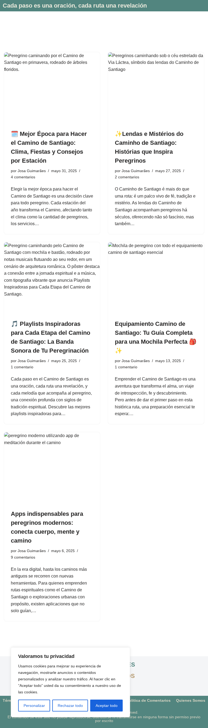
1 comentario (22, 367)
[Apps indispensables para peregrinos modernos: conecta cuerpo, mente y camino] (52, 468)
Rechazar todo (70, 705)
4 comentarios (23, 177)
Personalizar (34, 705)
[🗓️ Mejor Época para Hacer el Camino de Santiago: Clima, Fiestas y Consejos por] (52, 88)
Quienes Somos (190, 700)
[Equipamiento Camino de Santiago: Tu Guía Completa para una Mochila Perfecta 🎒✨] (156, 278)
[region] (70, 682)
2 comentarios (127, 177)
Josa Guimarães (32, 171)
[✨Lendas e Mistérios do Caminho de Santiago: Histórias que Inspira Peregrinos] (156, 88)
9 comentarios (23, 557)
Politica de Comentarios (148, 700)
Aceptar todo (107, 705)
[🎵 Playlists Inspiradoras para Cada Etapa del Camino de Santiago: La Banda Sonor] (52, 278)
